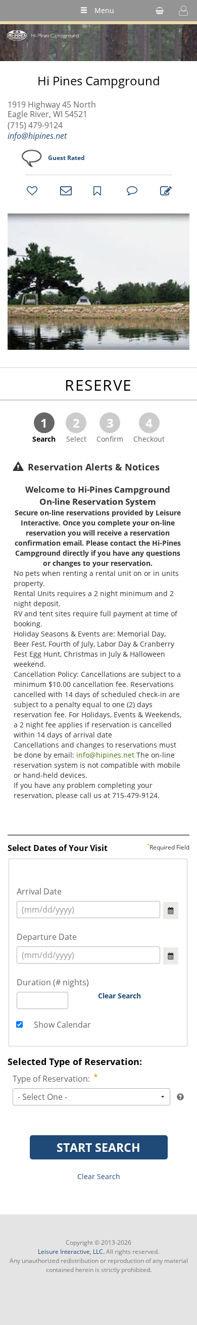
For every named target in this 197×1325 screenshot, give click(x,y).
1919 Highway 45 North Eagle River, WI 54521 (52, 109)
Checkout (149, 429)
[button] (183, 10)
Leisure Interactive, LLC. (71, 1251)
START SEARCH (98, 1147)
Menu (104, 10)
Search (44, 429)
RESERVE (98, 385)
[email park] (64, 190)
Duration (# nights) (53, 982)
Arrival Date (39, 891)
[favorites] (31, 190)
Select (76, 429)
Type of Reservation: (51, 1078)
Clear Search (119, 995)
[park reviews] (131, 190)
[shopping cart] (160, 10)
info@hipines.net (37, 135)
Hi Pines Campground (98, 81)
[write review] (164, 190)
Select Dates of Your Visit (98, 848)
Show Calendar (61, 1024)
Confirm (109, 429)
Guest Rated (66, 157)
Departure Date (47, 936)
